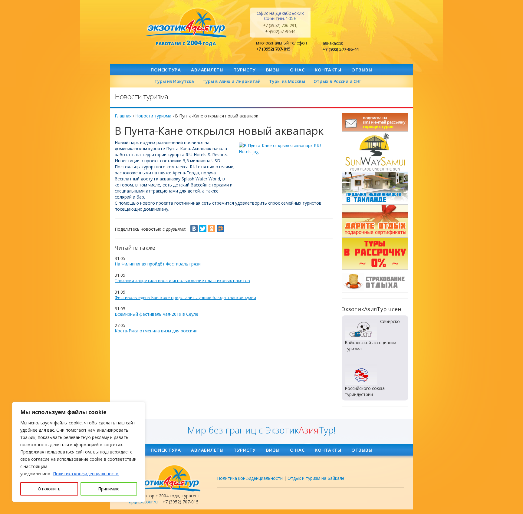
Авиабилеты (207, 70)
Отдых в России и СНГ (337, 81)
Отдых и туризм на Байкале (316, 478)
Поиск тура (166, 70)
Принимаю (109, 489)
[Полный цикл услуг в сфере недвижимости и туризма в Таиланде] (375, 152)
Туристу (245, 70)
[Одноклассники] (211, 228)
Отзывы (361, 70)
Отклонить (49, 489)
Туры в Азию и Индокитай (231, 81)
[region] (78, 452)
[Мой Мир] (220, 228)
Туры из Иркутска (174, 81)
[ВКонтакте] (194, 228)
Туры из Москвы (287, 81)
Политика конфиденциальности (86, 473)
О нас (297, 70)
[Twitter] (202, 228)
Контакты (328, 70)
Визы (273, 70)
